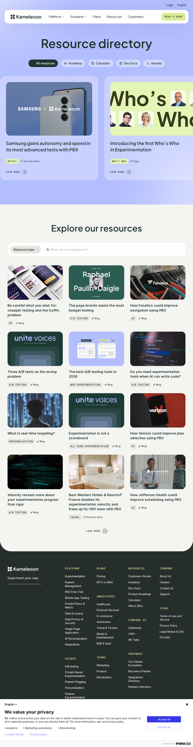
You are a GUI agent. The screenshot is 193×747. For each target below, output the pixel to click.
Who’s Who (135, 605)
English (10, 704)
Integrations (72, 644)
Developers (104, 677)
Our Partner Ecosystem (135, 663)
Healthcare (103, 604)
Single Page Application (72, 630)
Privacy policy (38, 734)
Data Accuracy (74, 613)
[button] (181, 3)
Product (101, 671)
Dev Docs (134, 588)
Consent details (14, 734)
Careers (165, 582)
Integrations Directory (135, 679)
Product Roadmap (139, 594)
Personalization (74, 687)
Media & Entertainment (105, 635)
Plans (97, 17)
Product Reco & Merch (75, 605)
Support (165, 594)
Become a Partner (139, 671)
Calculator (134, 600)
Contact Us (166, 588)
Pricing (101, 576)
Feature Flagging (75, 681)
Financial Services (108, 610)
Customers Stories (139, 576)
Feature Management (73, 584)
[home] (26, 17)
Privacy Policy (168, 625)
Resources (114, 17)
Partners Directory (139, 686)
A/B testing (71, 666)
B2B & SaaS (104, 643)
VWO (131, 633)
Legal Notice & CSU (172, 631)
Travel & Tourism (107, 627)
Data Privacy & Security (74, 621)
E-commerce (105, 616)
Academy (134, 582)
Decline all (164, 727)
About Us (165, 576)
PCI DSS (165, 637)
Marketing (103, 665)
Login (169, 5)
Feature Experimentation (75, 695)
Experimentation (75, 576)
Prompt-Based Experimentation (75, 674)
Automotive (104, 621)
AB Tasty (133, 639)
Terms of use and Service (171, 617)
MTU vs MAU (105, 582)
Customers (135, 17)
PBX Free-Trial (74, 591)
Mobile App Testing (77, 597)
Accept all (164, 719)
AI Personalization (76, 638)
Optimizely (134, 627)
